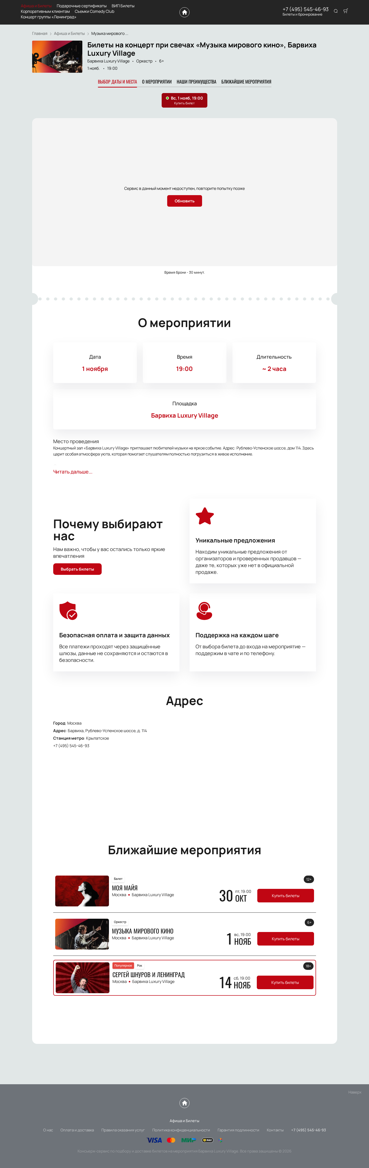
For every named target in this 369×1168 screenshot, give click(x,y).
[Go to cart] (346, 11)
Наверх (354, 1092)
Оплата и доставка (77, 1130)
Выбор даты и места (117, 81)
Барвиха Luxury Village (108, 61)
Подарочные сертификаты (82, 6)
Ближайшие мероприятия (246, 81)
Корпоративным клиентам (45, 11)
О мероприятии (157, 81)
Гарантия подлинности (238, 1130)
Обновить (185, 201)
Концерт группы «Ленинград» (49, 17)
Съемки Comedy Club (94, 11)
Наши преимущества (196, 81)
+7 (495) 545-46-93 (306, 9)
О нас (48, 1130)
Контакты (275, 1130)
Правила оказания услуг (123, 1130)
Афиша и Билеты (36, 6)
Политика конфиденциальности (181, 1130)
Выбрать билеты (77, 569)
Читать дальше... (72, 471)
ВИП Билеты (123, 6)
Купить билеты (285, 895)
